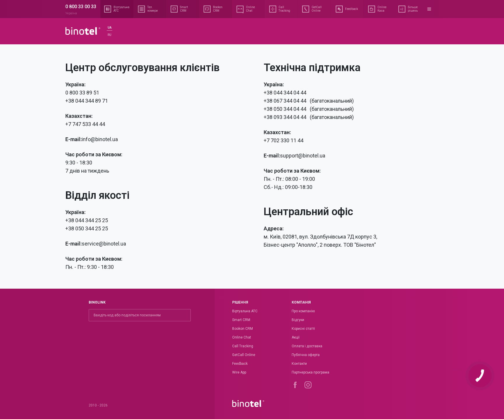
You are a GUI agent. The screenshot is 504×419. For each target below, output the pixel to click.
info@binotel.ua (100, 139)
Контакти (299, 364)
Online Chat (241, 337)
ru (109, 34)
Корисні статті (303, 329)
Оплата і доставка (307, 346)
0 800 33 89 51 (82, 93)
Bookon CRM (242, 329)
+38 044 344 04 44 (285, 93)
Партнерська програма (310, 372)
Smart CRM (241, 320)
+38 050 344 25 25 (86, 228)
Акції (296, 337)
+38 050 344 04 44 (285, 109)
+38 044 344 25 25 (86, 220)
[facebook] (295, 384)
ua (109, 27)
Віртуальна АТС (245, 311)
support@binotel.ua (302, 155)
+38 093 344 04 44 (285, 117)
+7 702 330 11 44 (283, 140)
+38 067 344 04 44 (285, 101)
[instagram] (308, 384)
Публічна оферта (306, 355)
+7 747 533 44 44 (85, 124)
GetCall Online (243, 355)
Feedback (240, 364)
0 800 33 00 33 (80, 6)
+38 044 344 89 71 (86, 101)
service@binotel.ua (104, 244)
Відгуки (298, 320)
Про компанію (303, 311)
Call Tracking (242, 346)
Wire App (239, 372)
